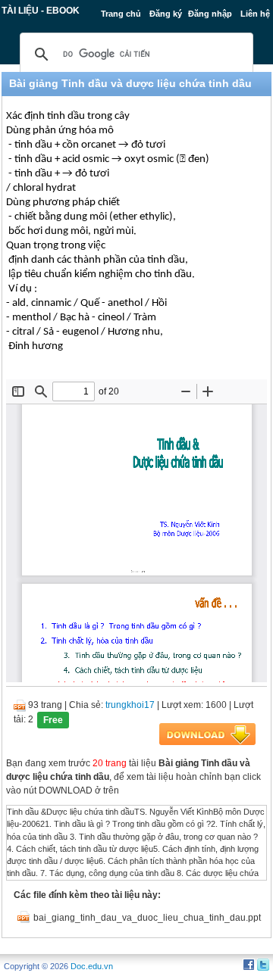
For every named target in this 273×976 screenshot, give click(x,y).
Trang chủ (121, 13)
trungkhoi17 (130, 705)
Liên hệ (255, 13)
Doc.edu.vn (92, 966)
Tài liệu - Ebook (41, 10)
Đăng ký (165, 13)
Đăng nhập (210, 13)
